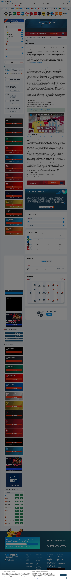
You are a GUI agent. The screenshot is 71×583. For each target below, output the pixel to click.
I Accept (63, 574)
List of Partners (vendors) (36, 578)
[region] (35, 576)
